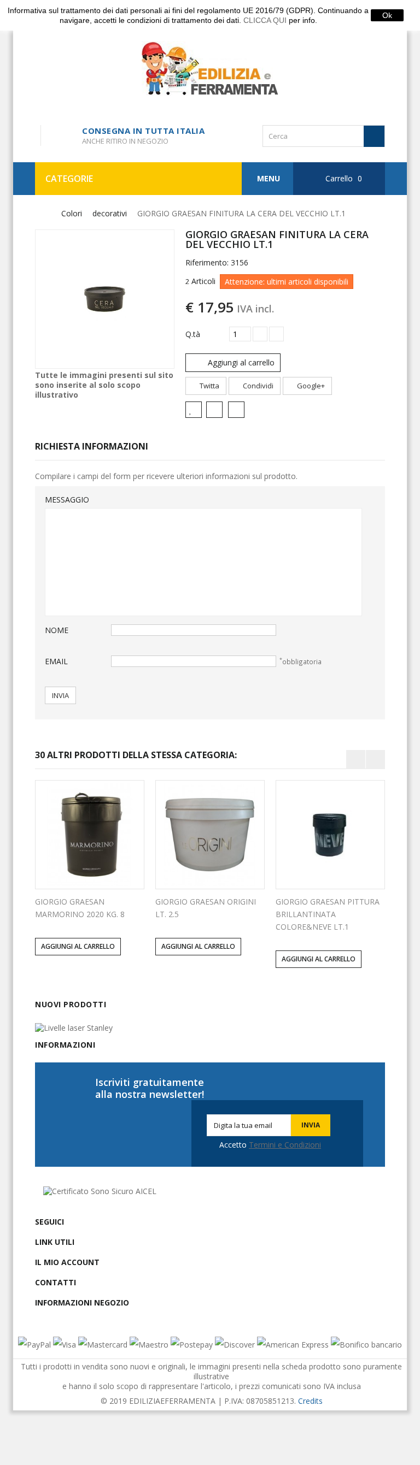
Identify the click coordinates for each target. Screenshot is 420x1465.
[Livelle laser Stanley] (74, 1026)
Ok (387, 15)
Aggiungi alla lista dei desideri (193, 409)
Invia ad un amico (216, 410)
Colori (71, 213)
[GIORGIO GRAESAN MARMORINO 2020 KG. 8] (89, 834)
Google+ (310, 386)
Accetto (270, 1145)
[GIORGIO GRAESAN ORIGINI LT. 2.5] (210, 834)
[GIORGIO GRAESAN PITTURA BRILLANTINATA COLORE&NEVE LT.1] (330, 834)
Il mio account (67, 1262)
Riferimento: (207, 263)
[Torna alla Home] (42, 214)
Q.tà (192, 334)
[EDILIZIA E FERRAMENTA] (210, 68)
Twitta (208, 386)
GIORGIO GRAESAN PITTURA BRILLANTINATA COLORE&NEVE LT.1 (328, 914)
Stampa (238, 410)
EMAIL (56, 661)
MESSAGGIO (67, 499)
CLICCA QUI (265, 20)
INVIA (60, 695)
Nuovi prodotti (70, 1004)
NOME (56, 630)
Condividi (257, 386)
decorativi (109, 213)
